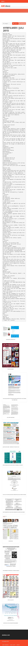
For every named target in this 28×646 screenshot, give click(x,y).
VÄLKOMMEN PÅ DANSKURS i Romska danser (11, 570)
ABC (5, 6)
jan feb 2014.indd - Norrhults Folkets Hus (11, 446)
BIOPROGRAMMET (11, 369)
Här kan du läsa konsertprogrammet (10, 623)
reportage (11, 541)
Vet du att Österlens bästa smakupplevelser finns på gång (14, 494)
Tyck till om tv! (11, 599)
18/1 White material (10, 417)
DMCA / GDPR (12, 644)
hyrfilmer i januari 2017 (10, 339)
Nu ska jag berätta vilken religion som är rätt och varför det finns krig (14, 399)
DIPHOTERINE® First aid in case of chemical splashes (13, 465)
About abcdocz (5, 644)
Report (16, 23)
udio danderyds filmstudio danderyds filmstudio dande (14, 512)
